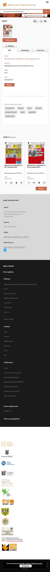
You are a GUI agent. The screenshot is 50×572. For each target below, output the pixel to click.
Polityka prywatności (11, 387)
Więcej (41, 188)
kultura (20, 108)
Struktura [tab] (40, 50)
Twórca (6, 337)
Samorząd (7, 303)
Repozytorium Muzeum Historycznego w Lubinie (20, 284)
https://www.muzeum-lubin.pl (14, 247)
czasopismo (8, 80)
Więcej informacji (36, 563)
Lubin (29, 108)
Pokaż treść (10, 40)
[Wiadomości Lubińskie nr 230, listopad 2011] (8, 30)
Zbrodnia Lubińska (10, 294)
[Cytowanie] (45, 21)
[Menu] (47, 2)
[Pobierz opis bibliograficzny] (10, 182)
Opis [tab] (9, 50)
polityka (39, 108)
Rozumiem (25, 566)
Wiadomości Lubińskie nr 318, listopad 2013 (36, 166)
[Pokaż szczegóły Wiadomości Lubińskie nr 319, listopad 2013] (21, 182)
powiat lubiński (11, 112)
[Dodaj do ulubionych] (41, 21)
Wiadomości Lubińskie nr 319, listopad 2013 (13, 166)
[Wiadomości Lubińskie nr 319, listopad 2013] (13, 153)
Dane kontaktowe (10, 396)
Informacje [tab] (25, 50)
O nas (6, 368)
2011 (6, 73)
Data (5, 350)
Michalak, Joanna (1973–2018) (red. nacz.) (19, 66)
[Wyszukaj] (46, 11)
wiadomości (10, 116)
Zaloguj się (7, 411)
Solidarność (8, 307)
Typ (5, 355)
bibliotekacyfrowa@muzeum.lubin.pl (16, 237)
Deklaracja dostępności (12, 391)
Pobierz (11, 46)
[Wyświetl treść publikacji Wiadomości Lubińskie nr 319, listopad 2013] (16, 182)
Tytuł (5, 332)
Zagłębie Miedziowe (11, 298)
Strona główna (8, 272)
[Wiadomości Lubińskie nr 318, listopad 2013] (36, 153)
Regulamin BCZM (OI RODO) (13, 382)
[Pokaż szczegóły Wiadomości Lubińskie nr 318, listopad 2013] (43, 182)
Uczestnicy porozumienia (12, 373)
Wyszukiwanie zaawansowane (33, 15)
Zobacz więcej (9, 319)
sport (23, 112)
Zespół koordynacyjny (11, 377)
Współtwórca (8, 341)
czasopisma (10, 108)
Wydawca (7, 346)
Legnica (6, 312)
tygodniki (32, 112)
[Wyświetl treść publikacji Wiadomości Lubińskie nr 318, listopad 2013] (39, 182)
